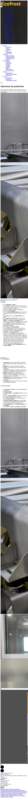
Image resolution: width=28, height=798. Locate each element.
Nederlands (3, 790)
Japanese (25, 791)
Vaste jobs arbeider (10, 18)
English (11, 790)
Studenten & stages (10, 21)
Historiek (8, 25)
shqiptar (16, 791)
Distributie (8, 30)
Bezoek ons (8, 42)
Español (15, 790)
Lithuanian (3, 795)
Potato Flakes (9, 16)
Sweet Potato (9, 15)
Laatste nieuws (9, 36)
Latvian (18, 795)
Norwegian (6, 794)
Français (7, 790)
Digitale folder (9, 32)
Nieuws (5, 34)
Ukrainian (3, 796)
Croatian (11, 795)
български (20, 791)
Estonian (15, 795)
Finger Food (8, 12)
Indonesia (10, 793)
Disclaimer (6, 789)
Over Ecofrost (6, 23)
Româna (6, 791)
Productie (8, 27)
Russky (9, 791)
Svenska (24, 793)
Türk (7, 793)
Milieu (7, 31)
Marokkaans (19, 793)
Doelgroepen (9, 26)
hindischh (15, 793)
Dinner (7, 13)
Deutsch (2, 791)
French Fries (8, 10)
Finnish (2, 794)
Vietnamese (10, 796)
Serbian (7, 795)
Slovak (15, 794)
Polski (21, 794)
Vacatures (5, 17)
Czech (18, 794)
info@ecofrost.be (4, 785)
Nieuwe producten (10, 33)
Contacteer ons (9, 41)
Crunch (7, 11)
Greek (13, 791)
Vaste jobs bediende (10, 20)
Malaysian (11, 794)
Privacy (2, 789)
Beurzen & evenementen (11, 37)
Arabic (6, 796)
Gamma (5, 9)
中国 (2, 793)
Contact (5, 39)
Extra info (8, 22)
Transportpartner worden (11, 43)
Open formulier (4, 778)
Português (22, 790)
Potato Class (8, 38)
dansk (4, 793)
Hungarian (22, 795)
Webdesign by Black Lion (14, 789)
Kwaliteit (8, 28)
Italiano (18, 790)
